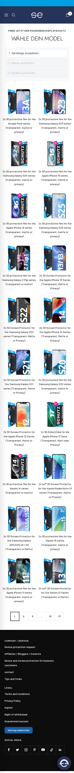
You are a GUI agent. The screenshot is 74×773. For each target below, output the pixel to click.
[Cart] (67, 15)
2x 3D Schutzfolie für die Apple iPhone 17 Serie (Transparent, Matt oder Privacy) (55, 438)
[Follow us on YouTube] (43, 749)
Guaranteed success (16, 721)
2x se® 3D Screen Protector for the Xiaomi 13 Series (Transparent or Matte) (55, 593)
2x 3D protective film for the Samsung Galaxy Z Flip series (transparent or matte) (19, 280)
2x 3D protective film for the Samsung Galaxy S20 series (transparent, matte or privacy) (55, 386)
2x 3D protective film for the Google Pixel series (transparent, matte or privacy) (19, 125)
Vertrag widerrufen (19, 730)
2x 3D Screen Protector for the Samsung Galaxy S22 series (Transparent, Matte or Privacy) (19, 334)
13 (50, 616)
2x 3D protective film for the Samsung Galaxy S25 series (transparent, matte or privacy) (55, 230)
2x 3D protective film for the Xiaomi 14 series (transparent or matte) (19, 488)
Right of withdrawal (16, 714)
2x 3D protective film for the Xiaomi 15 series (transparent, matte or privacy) (55, 543)
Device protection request (20, 647)
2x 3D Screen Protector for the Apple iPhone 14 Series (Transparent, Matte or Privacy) (55, 334)
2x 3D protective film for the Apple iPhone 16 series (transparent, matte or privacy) (19, 230)
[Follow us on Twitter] (17, 749)
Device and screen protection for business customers (29, 663)
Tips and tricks (13, 678)
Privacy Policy (12, 700)
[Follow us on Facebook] (9, 749)
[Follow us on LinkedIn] (60, 749)
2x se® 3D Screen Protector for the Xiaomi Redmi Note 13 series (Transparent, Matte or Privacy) (55, 490)
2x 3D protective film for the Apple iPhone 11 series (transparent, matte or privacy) (19, 595)
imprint (9, 707)
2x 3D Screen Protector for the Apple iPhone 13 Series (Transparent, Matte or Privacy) (55, 282)
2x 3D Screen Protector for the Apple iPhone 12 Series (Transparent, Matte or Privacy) (19, 438)
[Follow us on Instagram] (26, 749)
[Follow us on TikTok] (51, 749)
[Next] (59, 616)
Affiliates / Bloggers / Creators (23, 653)
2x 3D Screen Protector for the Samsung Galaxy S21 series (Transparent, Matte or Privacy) (19, 386)
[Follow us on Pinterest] (34, 749)
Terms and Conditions (17, 693)
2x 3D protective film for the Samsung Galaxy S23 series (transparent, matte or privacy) (55, 125)
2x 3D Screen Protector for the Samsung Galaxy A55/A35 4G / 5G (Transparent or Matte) (19, 543)
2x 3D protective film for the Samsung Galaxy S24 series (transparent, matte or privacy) (19, 178)
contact (9, 672)
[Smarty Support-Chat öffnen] (64, 763)
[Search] (13, 15)
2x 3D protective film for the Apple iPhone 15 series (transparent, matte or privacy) (55, 178)
